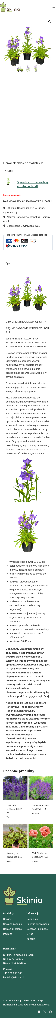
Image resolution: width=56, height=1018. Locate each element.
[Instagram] (50, 1011)
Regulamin (32, 919)
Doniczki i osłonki (13, 929)
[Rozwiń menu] (53, 7)
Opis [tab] (7, 263)
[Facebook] (39, 1011)
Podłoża (7, 934)
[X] (44, 1011)
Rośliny (7, 919)
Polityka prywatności (37, 924)
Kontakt (30, 938)
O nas (29, 934)
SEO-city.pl (37, 1000)
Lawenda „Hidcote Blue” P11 (14, 809)
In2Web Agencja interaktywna (32, 1004)
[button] (49, 21)
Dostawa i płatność (37, 929)
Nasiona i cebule (12, 924)
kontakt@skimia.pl (13, 977)
